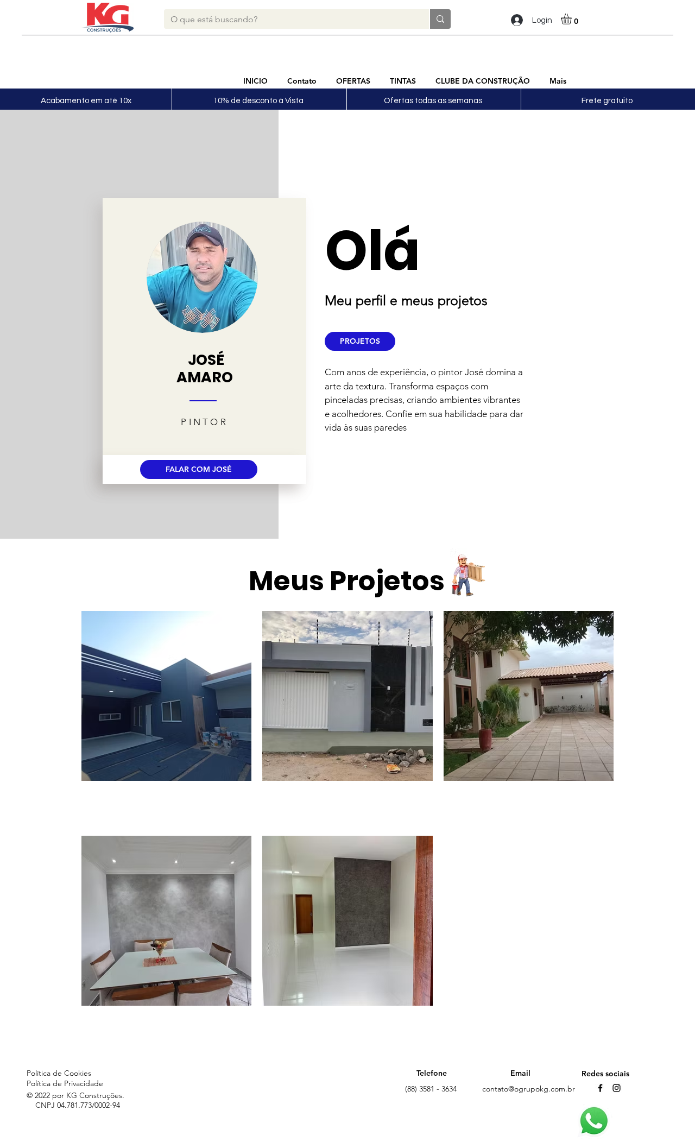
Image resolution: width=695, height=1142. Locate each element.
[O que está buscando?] (440, 19)
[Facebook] (600, 1088)
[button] (572, 19)
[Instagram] (616, 1088)
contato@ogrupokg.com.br (528, 1089)
